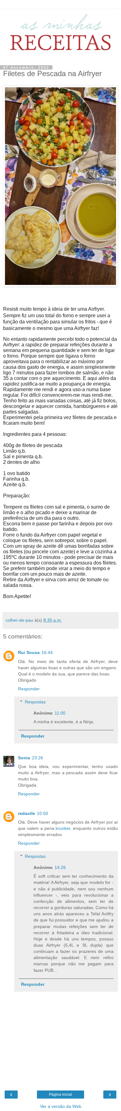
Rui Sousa (29, 652)
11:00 (60, 713)
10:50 (42, 813)
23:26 (37, 757)
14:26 (60, 867)
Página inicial (60, 1094)
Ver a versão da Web (60, 1106)
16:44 (47, 652)
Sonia (24, 757)
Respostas (35, 701)
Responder (29, 688)
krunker (63, 828)
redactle (26, 813)
